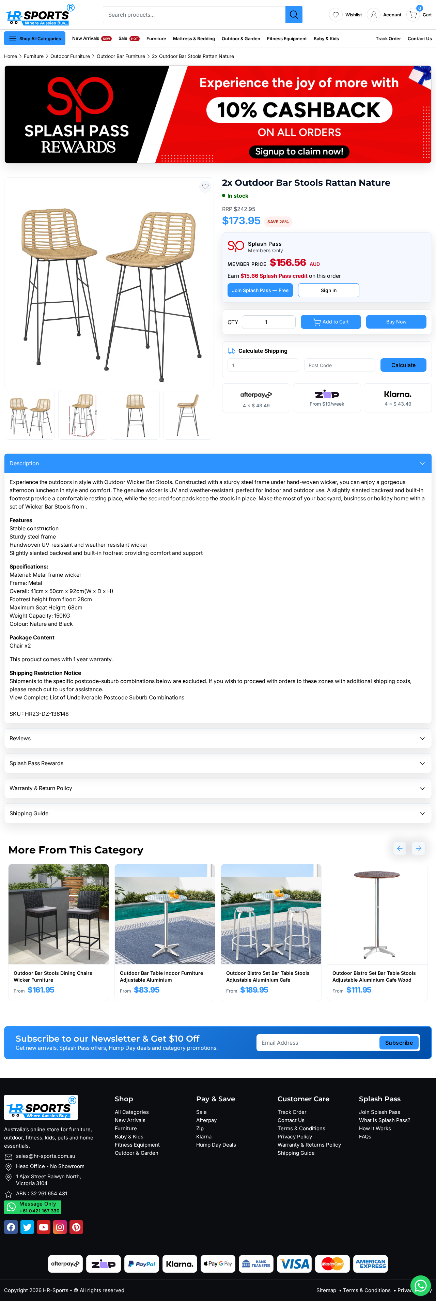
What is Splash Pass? (384, 1120)
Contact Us (420, 38)
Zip (200, 1128)
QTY (233, 322)
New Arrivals (91, 38)
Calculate (403, 365)
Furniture (156, 38)
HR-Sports (55, 1290)
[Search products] (293, 14)
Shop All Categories (40, 38)
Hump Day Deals (216, 1144)
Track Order (388, 38)
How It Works (375, 1128)
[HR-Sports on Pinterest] (76, 1227)
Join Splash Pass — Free (260, 290)
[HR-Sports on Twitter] (27, 1227)
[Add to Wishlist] (205, 187)
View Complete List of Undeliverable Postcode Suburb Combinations (97, 697)
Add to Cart (335, 321)
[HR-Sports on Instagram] (60, 1227)
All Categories (132, 1112)
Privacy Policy (295, 1136)
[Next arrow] (418, 848)
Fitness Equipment (287, 38)
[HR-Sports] (39, 14)
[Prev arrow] (400, 848)
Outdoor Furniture (70, 56)
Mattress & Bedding (194, 38)
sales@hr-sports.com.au (45, 1156)
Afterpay (206, 1120)
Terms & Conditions (301, 1128)
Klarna (204, 1136)
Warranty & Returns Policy (309, 1144)
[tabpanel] (58, 932)
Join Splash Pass (379, 1112)
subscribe (399, 1042)
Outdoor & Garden (241, 38)
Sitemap (326, 1290)
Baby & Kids (326, 38)
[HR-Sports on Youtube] (43, 1227)
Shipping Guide (296, 1153)
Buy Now (396, 321)
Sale (128, 38)
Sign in (329, 290)
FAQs (365, 1136)
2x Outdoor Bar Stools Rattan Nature (193, 56)
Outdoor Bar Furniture (121, 56)
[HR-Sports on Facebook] (11, 1227)
